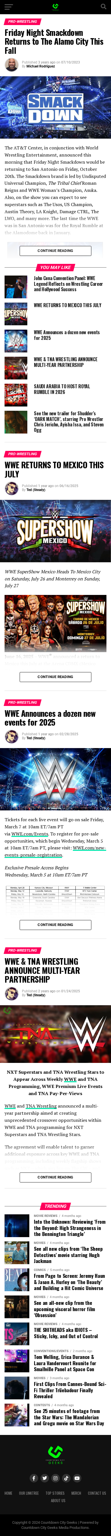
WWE (70, 1079)
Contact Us (97, 1493)
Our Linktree (29, 1493)
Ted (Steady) (35, 490)
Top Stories (55, 1493)
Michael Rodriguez (40, 66)
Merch (76, 1493)
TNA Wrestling (41, 1106)
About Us (58, 1500)
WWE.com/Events (29, 834)
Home (8, 1493)
